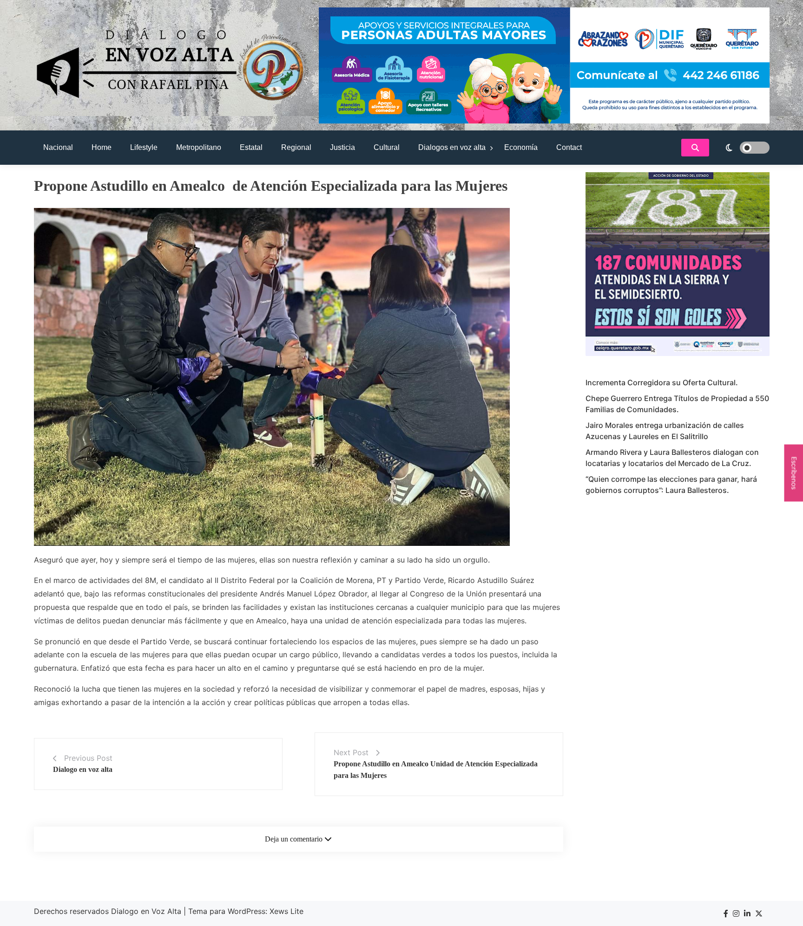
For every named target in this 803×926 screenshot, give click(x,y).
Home (102, 147)
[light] (742, 147)
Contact (569, 147)
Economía (521, 147)
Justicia (342, 147)
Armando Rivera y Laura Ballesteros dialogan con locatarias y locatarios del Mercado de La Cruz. (672, 457)
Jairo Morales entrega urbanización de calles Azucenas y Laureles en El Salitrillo (665, 431)
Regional (296, 147)
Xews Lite (286, 911)
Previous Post (88, 758)
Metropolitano (198, 147)
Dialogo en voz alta (82, 769)
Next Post (351, 752)
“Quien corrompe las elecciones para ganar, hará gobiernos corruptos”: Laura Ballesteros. (671, 484)
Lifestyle (144, 147)
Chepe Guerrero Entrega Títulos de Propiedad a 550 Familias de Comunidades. (677, 404)
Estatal (251, 147)
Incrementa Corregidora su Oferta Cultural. (662, 382)
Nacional (58, 147)
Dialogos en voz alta (452, 147)
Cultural (387, 147)
